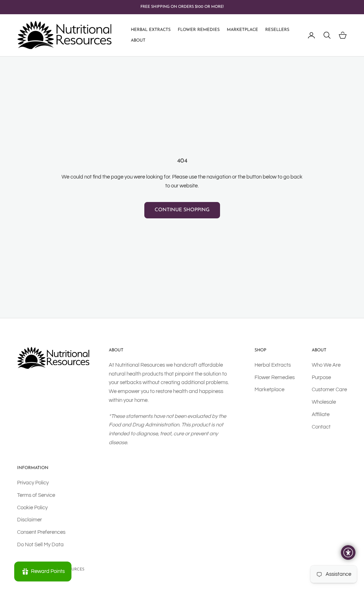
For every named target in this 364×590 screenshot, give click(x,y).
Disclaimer (29, 519)
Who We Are (326, 365)
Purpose (321, 377)
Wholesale (324, 402)
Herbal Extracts (151, 30)
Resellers (277, 30)
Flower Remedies (199, 30)
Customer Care (329, 389)
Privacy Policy (33, 482)
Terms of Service (36, 495)
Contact (321, 427)
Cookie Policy (32, 507)
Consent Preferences (41, 532)
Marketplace (242, 30)
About (138, 40)
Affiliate (321, 414)
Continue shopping (182, 210)
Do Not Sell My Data (40, 544)
